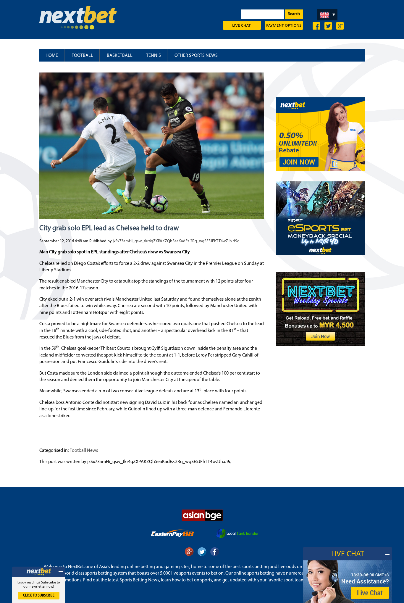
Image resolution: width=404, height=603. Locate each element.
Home (52, 55)
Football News (84, 450)
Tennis (153, 55)
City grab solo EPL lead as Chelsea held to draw (109, 228)
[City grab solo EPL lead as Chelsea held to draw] (151, 216)
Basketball (119, 55)
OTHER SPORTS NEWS (196, 55)
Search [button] (294, 14)
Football (82, 55)
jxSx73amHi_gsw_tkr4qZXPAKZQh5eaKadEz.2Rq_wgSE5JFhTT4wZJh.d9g (176, 241)
